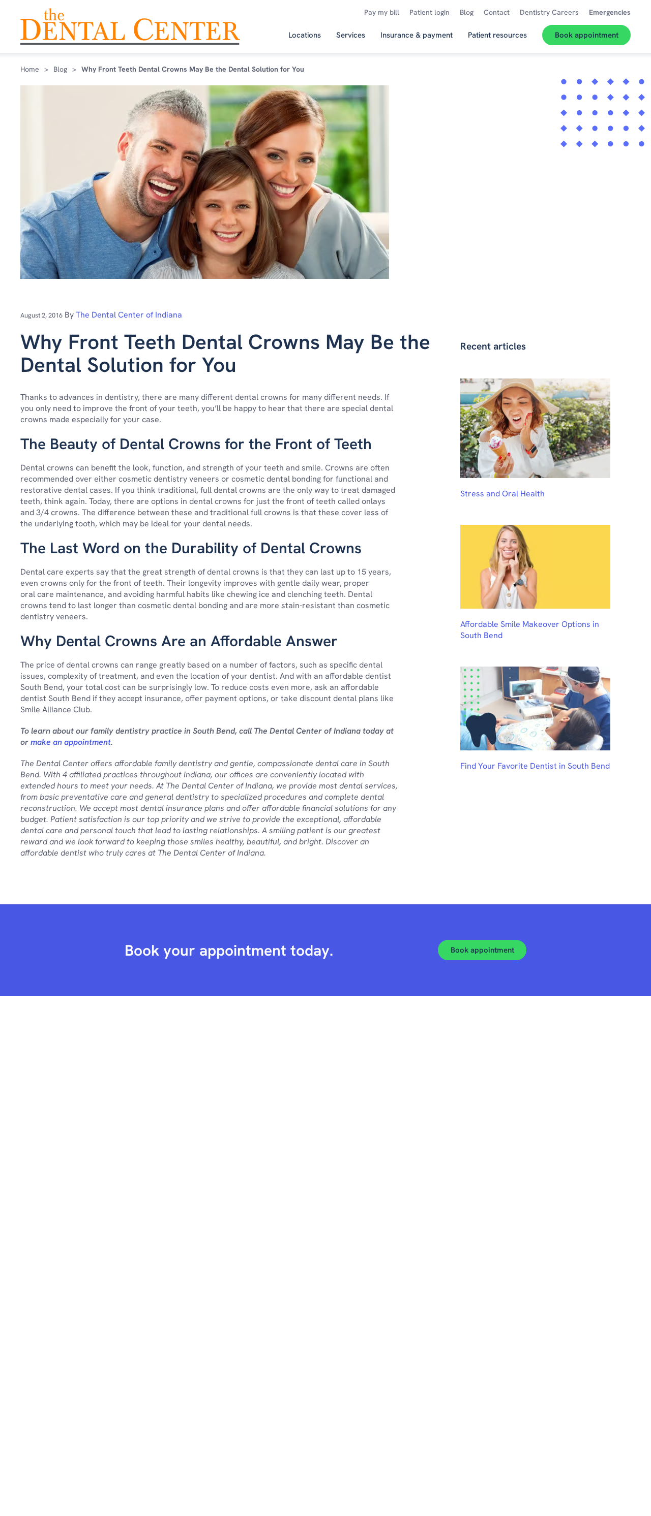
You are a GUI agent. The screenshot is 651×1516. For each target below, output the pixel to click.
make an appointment (71, 742)
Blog (60, 69)
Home (29, 69)
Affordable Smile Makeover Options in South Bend (529, 630)
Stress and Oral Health (502, 493)
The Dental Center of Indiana (129, 314)
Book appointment (482, 950)
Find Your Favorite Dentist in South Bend (535, 766)
